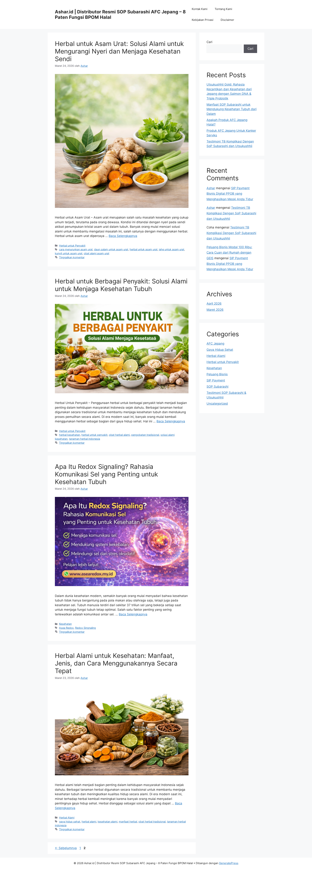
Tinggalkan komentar (71, 257)
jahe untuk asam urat (171, 249)
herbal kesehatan (69, 434)
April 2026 (214, 303)
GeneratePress (228, 863)
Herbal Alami (66, 817)
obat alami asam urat (96, 253)
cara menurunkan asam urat (76, 249)
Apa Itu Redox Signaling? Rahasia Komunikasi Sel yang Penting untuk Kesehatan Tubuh (106, 474)
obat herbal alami (119, 434)
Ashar (211, 188)
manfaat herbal (128, 821)
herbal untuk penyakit (94, 434)
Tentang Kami (223, 9)
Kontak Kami (199, 9)
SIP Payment (216, 380)
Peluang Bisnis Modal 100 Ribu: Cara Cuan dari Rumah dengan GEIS (229, 252)
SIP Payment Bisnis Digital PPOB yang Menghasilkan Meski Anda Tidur (230, 193)
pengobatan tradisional (145, 434)
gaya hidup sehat (69, 821)
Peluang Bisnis (217, 374)
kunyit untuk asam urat (68, 253)
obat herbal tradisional (152, 821)
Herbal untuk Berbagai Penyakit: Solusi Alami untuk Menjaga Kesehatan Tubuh (121, 285)
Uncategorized (217, 403)
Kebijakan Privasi (202, 20)
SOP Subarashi (217, 386)
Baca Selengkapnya (123, 236)
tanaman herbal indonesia (84, 438)
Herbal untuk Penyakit (72, 245)
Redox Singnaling (85, 627)
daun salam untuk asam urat (111, 249)
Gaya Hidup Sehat (220, 349)
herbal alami (89, 821)
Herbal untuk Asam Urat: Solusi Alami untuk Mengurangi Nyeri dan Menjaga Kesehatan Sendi (119, 51)
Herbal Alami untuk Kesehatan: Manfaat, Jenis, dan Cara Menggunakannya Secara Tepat (116, 663)
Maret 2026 (215, 309)
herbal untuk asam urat (143, 249)
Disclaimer (227, 20)
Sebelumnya (66, 848)
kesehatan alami (107, 821)
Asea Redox (66, 627)
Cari (209, 42)
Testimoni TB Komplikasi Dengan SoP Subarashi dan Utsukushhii (231, 213)
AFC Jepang (215, 343)
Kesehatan (65, 623)
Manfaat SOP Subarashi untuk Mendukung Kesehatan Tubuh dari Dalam (232, 109)
